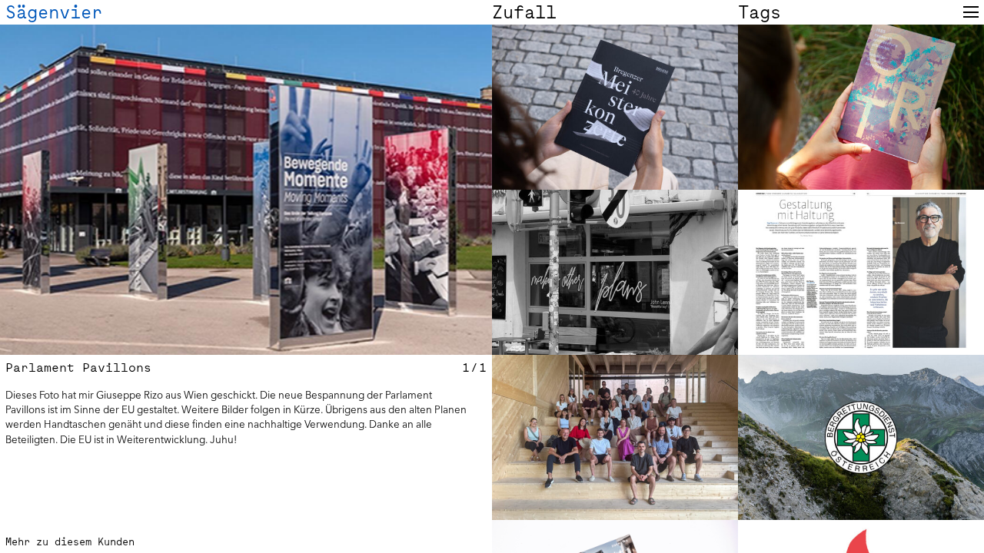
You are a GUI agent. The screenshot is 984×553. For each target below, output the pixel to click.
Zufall (524, 12)
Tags (759, 12)
